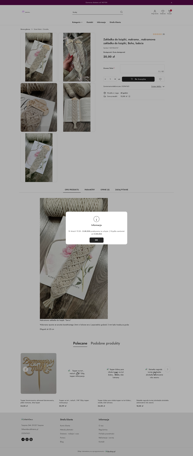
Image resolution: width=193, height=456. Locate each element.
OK (96, 240)
